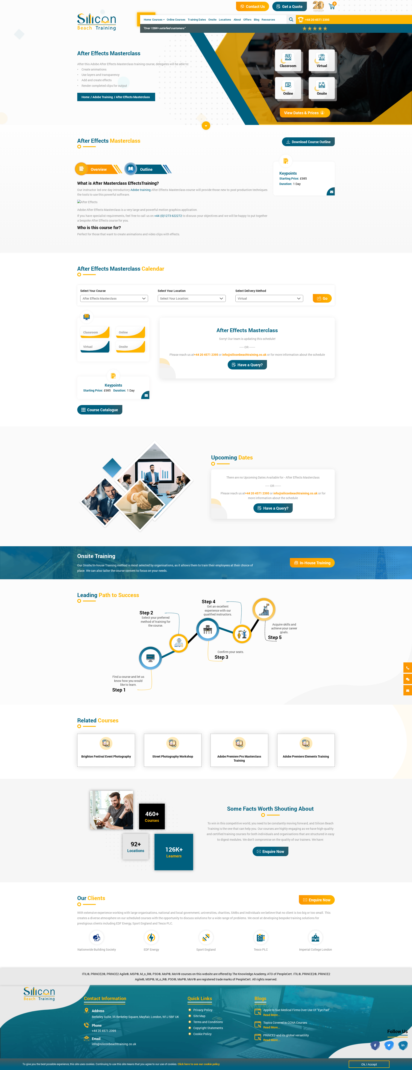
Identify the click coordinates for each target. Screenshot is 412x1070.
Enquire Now (273, 851)
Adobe (135, 190)
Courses (157, 19)
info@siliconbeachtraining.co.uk (244, 355)
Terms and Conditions (208, 1022)
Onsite (212, 19)
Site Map (199, 1016)
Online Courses (176, 19)
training (145, 190)
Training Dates (197, 19)
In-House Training (315, 562)
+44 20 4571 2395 (317, 20)
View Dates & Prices (301, 112)
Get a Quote (292, 6)
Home (147, 19)
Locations (225, 19)
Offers (247, 19)
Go (325, 298)
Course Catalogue (102, 409)
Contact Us (255, 6)
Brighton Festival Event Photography (106, 756)
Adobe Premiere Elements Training (306, 756)
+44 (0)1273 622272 (168, 216)
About (237, 19)
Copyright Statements (208, 1028)
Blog (256, 19)
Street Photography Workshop (172, 756)
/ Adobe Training (102, 97)
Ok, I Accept (369, 1064)
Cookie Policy (202, 1034)
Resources (268, 19)
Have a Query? (250, 364)
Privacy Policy (202, 1010)
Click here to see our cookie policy (199, 1064)
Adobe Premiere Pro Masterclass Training (239, 758)
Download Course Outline (311, 142)
